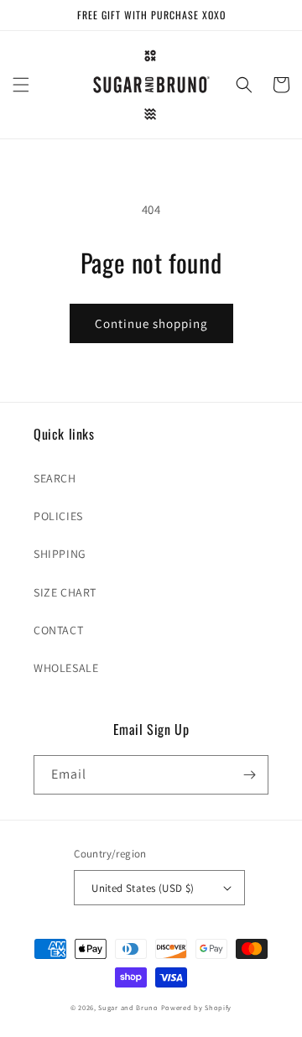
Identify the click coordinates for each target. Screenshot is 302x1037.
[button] (21, 84)
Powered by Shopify (196, 1007)
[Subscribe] (249, 775)
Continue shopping (151, 323)
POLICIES (58, 516)
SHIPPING (60, 553)
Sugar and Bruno (128, 1007)
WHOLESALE (66, 667)
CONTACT (58, 630)
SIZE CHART (65, 592)
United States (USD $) (142, 888)
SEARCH (55, 478)
